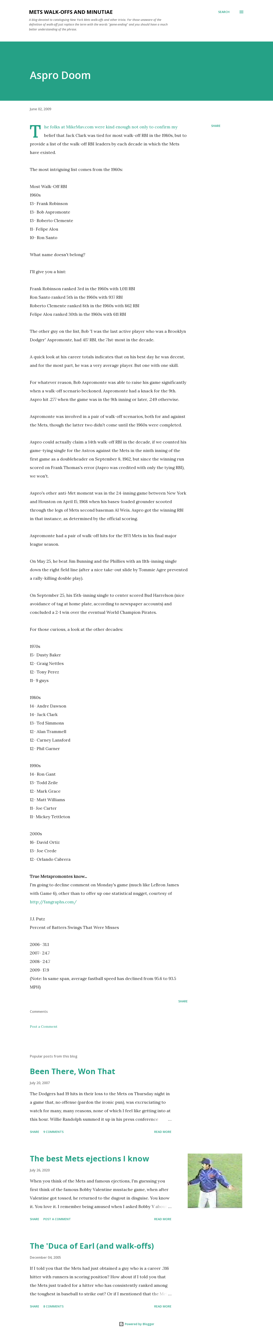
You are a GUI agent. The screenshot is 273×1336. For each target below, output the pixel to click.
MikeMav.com (80, 126)
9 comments (53, 1132)
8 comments (53, 1306)
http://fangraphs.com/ (53, 901)
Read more (162, 1132)
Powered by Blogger (139, 1324)
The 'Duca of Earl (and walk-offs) (92, 1246)
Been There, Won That (72, 1071)
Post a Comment (43, 1026)
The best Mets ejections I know (89, 1158)
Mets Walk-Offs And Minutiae (71, 11)
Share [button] (216, 126)
